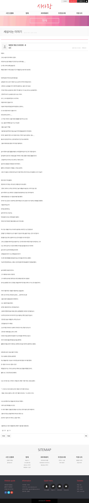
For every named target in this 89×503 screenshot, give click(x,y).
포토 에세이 (61, 462)
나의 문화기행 (27, 462)
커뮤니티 (79, 457)
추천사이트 (79, 462)
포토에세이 (44, 457)
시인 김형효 (10, 457)
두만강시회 (62, 457)
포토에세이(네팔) (44, 460)
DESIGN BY (44, 500)
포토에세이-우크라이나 (44, 462)
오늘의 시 (27, 460)
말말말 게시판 (79, 460)
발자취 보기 (9, 462)
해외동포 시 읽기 (27, 467)
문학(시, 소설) (62, 460)
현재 (27, 457)
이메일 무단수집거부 (8, 489)
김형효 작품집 (10, 460)
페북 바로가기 (73, 1)
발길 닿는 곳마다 (44, 465)
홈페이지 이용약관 (8, 487)
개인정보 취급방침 (8, 484)
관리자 (81, 1)
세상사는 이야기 (27, 465)
